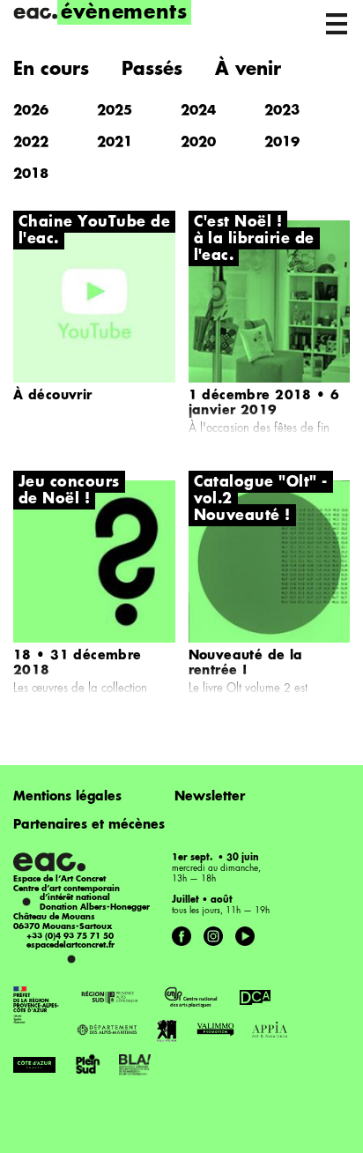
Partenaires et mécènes (89, 825)
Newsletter (209, 797)
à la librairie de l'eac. (254, 248)
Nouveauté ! (242, 517)
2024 (198, 111)
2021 (114, 143)
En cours (51, 70)
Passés (152, 70)
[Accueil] (35, 13)
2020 (198, 143)
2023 (282, 111)
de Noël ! (54, 500)
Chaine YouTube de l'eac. (94, 231)
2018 (30, 175)
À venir (248, 70)
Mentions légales (67, 797)
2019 (282, 143)
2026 (30, 111)
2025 (114, 111)
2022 (30, 143)
